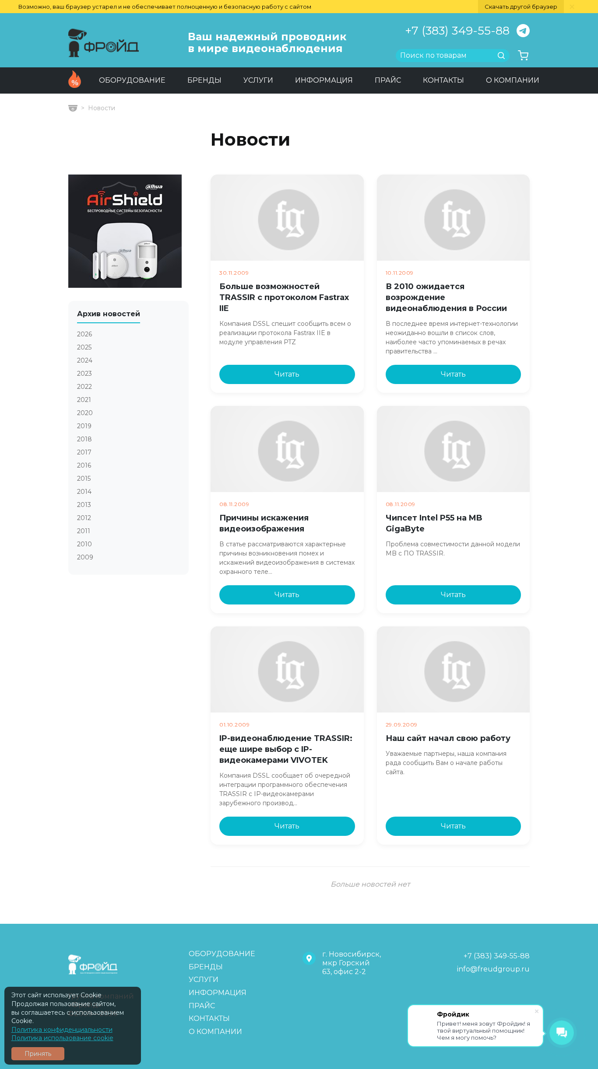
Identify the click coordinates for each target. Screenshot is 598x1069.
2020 (85, 413)
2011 (83, 531)
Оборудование (132, 80)
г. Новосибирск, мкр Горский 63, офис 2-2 (351, 963)
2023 (84, 373)
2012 (84, 518)
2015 (84, 478)
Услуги (258, 80)
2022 (84, 387)
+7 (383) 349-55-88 (457, 31)
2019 (84, 426)
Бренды (204, 80)
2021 (84, 400)
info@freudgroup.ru (493, 969)
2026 (84, 334)
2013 (84, 505)
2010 (84, 544)
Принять (38, 1054)
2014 (84, 492)
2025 (84, 347)
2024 (84, 360)
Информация (324, 80)
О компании (512, 80)
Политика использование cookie (62, 1038)
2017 (84, 452)
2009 (85, 557)
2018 (84, 439)
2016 (84, 465)
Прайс (388, 80)
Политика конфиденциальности (62, 1030)
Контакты (443, 80)
